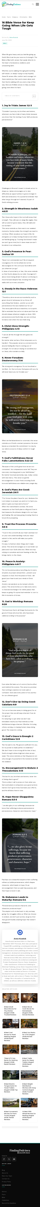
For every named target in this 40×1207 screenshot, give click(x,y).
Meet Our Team (7, 1176)
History (4, 1191)
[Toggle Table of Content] (33, 96)
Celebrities (5, 1200)
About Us (5, 1173)
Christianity (23, 17)
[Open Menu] (37, 4)
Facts (9, 17)
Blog (3, 1170)
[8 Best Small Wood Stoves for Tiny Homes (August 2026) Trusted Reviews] (11, 998)
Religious (15, 17)
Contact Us (5, 1179)
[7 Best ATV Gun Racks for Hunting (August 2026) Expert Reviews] (11, 1049)
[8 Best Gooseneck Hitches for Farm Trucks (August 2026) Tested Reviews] (11, 1102)
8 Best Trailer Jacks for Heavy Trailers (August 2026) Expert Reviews (28, 1062)
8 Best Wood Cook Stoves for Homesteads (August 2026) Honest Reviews (28, 1011)
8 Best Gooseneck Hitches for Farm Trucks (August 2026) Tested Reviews (11, 1115)
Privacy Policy (6, 1182)
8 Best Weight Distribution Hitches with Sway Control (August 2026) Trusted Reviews (29, 1089)
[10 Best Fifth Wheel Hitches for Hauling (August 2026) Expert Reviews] (29, 1102)
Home (4, 17)
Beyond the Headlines (9, 1203)
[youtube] (14, 1159)
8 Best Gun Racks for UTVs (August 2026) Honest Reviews (28, 1035)
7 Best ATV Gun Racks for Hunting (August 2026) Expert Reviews (10, 1061)
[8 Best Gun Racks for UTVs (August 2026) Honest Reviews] (29, 1023)
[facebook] (4, 1159)
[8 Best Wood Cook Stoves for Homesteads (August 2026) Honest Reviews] (29, 998)
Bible (30, 17)
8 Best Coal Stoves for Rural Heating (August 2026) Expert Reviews (10, 1036)
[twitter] (9, 1159)
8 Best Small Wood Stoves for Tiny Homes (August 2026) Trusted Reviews (10, 1011)
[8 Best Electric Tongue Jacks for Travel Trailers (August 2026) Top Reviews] (11, 1075)
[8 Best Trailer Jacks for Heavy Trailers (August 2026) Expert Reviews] (29, 1049)
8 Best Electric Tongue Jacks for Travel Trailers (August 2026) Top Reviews (11, 1088)
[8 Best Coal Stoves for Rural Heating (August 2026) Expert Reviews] (11, 1023)
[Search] (33, 4)
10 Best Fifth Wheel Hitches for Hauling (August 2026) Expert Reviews (29, 1115)
